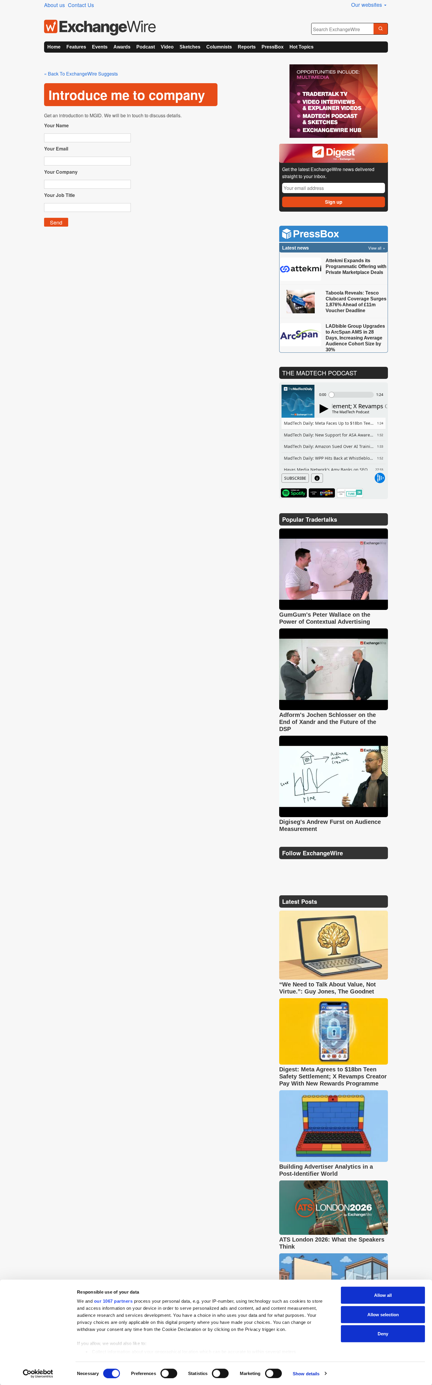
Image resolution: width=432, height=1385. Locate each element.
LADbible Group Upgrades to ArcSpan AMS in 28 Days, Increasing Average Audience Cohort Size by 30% (355, 338)
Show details (306, 1373)
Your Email (56, 148)
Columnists (219, 46)
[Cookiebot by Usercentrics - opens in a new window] (38, 1373)
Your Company (61, 171)
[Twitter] (299, 867)
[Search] (381, 29)
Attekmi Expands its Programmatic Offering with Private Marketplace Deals (356, 266)
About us (54, 5)
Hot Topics (301, 46)
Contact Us (81, 5)
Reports (247, 46)
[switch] (168, 1373)
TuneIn (349, 493)
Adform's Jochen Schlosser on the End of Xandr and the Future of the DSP (327, 722)
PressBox (273, 46)
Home (54, 46)
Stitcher (322, 493)
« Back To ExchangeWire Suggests (81, 73)
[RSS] (340, 867)
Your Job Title (59, 195)
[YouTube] (284, 867)
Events (100, 46)
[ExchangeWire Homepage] (100, 28)
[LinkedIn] (327, 867)
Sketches (190, 46)
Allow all (383, 1295)
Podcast (145, 46)
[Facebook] (313, 867)
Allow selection (383, 1314)
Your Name (56, 125)
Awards (121, 46)
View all (374, 248)
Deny (383, 1333)
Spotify (294, 493)
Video (167, 46)
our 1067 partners (113, 1301)
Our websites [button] (367, 4)
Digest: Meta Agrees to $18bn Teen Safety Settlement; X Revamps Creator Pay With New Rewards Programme (333, 1076)
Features (76, 46)
